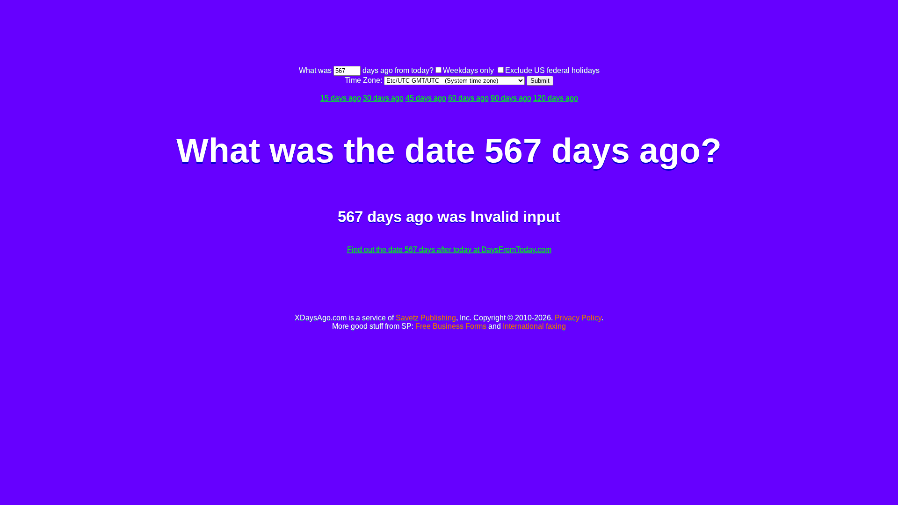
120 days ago (555, 98)
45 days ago (426, 98)
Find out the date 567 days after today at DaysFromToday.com (449, 249)
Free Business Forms (450, 326)
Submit (540, 80)
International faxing (534, 326)
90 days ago (511, 98)
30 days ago (383, 98)
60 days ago (468, 98)
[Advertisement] (449, 34)
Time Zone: (364, 80)
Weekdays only (468, 70)
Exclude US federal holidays (552, 70)
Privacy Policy (578, 318)
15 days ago (340, 98)
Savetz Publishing (426, 318)
